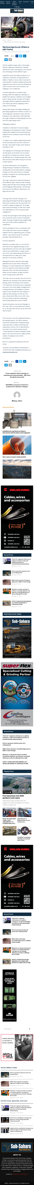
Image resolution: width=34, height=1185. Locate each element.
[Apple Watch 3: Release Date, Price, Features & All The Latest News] (24, 812)
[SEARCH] (29, 1029)
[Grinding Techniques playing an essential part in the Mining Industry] (24, 830)
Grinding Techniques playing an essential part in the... (24, 839)
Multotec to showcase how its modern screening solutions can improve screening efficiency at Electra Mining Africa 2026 (21, 591)
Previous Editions (8, 2)
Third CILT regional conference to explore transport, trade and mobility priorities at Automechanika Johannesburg (21, 561)
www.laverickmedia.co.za (10, 352)
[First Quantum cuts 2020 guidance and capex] (17, 784)
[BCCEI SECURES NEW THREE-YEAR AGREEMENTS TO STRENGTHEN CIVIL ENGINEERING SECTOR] (10, 812)
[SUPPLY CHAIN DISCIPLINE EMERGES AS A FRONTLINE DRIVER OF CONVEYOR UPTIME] (7, 603)
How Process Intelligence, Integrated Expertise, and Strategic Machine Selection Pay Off (20, 1119)
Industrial (10, 44)
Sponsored (26, 1)
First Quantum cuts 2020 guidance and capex (13, 797)
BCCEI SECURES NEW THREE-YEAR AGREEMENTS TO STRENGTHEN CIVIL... (9, 821)
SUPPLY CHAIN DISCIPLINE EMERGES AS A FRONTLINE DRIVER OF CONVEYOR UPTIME (21, 602)
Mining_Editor (7, 52)
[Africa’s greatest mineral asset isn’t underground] (7, 573)
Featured (5, 44)
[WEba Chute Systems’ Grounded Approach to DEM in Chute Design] (7, 582)
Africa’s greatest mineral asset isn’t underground (21, 572)
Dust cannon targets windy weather (14, 457)
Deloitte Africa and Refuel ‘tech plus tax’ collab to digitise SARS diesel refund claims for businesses (21, 1129)
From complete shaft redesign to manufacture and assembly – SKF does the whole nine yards (17, 375)
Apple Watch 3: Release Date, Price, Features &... (23, 820)
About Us (20, 2)
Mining (15, 44)
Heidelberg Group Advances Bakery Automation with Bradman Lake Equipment (16, 432)
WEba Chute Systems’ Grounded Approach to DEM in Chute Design (21, 581)
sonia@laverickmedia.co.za (23, 350)
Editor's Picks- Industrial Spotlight (14, 1101)
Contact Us (32, 2)
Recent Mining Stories (9, 1068)
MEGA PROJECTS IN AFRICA (14, 3)
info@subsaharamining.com (20, 1174)
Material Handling (2, 2)
